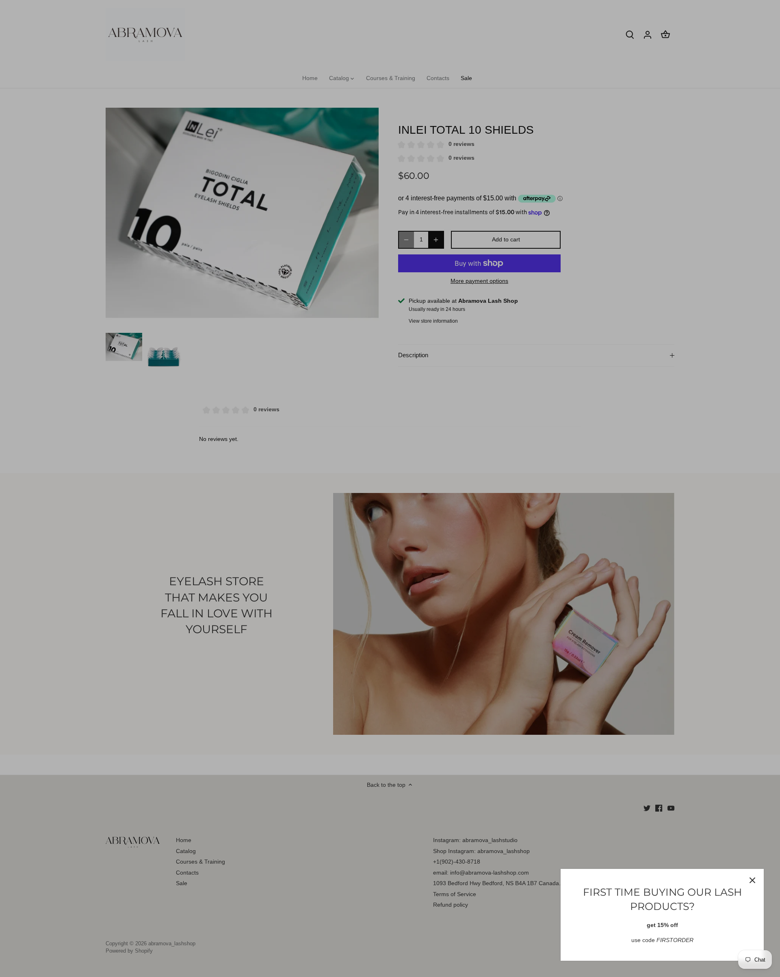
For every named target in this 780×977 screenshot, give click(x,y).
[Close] (752, 880)
